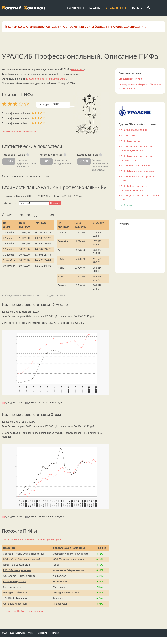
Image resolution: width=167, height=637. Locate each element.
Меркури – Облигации (15, 592)
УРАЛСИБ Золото (128, 135)
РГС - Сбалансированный (17, 570)
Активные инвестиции (15, 604)
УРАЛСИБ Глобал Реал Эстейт (135, 165)
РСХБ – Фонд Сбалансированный (21, 559)
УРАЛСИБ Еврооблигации (133, 130)
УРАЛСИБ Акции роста (131, 141)
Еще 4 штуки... (126, 205)
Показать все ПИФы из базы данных (22, 611)
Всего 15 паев (77, 69)
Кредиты (95, 7)
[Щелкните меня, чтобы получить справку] (28, 155)
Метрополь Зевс (12, 587)
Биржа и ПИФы (116, 7)
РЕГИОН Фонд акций (14, 581)
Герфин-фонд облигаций (17, 565)
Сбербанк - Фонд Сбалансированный (24, 554)
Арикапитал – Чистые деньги (19, 576)
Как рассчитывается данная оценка (19, 131)
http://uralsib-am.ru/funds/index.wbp (45, 79)
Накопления (75, 7)
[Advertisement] (140, 249)
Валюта (137, 7)
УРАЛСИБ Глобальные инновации (137, 171)
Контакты (55, 633)
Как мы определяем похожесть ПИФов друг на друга (31, 540)
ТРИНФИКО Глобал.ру (15, 598)
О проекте (42, 633)
